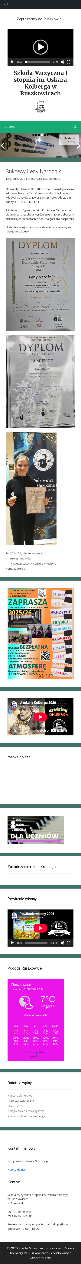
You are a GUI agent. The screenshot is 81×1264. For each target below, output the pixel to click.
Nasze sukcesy (32, 553)
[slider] (37, 62)
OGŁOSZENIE (16, 1106)
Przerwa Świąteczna (21, 1100)
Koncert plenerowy (20, 1095)
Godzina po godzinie (33, 1052)
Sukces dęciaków (20, 558)
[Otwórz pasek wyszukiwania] (75, 127)
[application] (40, 47)
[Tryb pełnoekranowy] (68, 62)
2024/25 (15, 553)
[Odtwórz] (12, 62)
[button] (40, 47)
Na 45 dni (36, 1056)
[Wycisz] (62, 62)
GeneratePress (40, 1258)
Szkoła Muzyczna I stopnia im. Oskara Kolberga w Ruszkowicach (41, 83)
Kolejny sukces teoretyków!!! (26, 1111)
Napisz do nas (17, 1169)
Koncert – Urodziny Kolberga (26, 1116)
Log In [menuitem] (5, 4)
